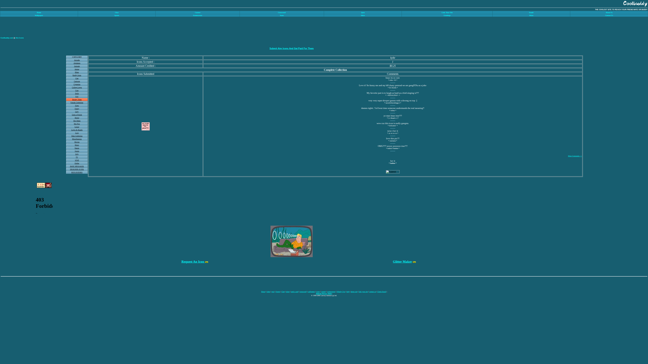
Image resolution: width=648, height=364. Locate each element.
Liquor (77, 127)
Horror (77, 118)
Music (77, 145)
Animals (77, 66)
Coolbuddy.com (7, 38)
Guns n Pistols (77, 115)
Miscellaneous (77, 139)
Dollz (77, 93)
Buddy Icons (77, 75)
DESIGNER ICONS (77, 169)
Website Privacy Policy (324, 294)
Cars (76, 78)
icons (318, 292)
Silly (77, 154)
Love (77, 133)
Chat (283, 292)
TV (77, 157)
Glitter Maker (402, 261)
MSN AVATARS (77, 172)
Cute (76, 90)
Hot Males (76, 121)
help (348, 292)
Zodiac (77, 163)
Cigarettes (77, 84)
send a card (294, 292)
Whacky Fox (341, 292)
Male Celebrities (77, 136)
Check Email (381, 292)
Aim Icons (20, 38)
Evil (76, 96)
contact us (372, 292)
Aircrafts (77, 60)
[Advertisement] (637, 69)
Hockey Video (77, 99)
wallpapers (311, 292)
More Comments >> (575, 156)
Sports (77, 151)
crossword (303, 292)
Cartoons (77, 81)
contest (323, 292)
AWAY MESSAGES (77, 166)
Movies (76, 142)
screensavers (331, 292)
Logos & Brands (77, 130)
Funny (77, 109)
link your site (363, 292)
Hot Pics (77, 124)
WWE (77, 160)
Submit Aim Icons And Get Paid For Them (291, 48)
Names (77, 148)
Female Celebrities (77, 102)
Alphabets (77, 63)
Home (263, 292)
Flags (77, 106)
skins (288, 292)
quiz (273, 292)
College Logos (77, 87)
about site (354, 292)
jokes (268, 292)
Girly (77, 112)
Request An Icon (193, 261)
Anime (77, 69)
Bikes (77, 72)
